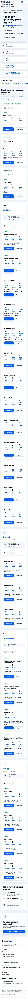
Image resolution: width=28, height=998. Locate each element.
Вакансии (4, 972)
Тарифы (4, 951)
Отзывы (4, 949)
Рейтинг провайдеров (8, 956)
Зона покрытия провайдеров (10, 962)
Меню (24, 2)
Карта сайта (5, 974)
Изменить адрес (10, 37)
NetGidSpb (5, 10)
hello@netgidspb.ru (7, 981)
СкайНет (7, 83)
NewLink (17, 83)
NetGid (5, 2)
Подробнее (20, 129)
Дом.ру (6, 768)
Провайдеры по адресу (16, 10)
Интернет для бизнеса (8, 954)
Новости (4, 959)
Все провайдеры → (6, 99)
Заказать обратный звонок (7, 6)
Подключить (8, 129)
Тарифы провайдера (10, 226)
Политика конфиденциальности (11, 967)
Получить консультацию (15, 931)
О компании (5, 965)
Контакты (5, 969)
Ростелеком (8, 638)
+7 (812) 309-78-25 (9, 978)
